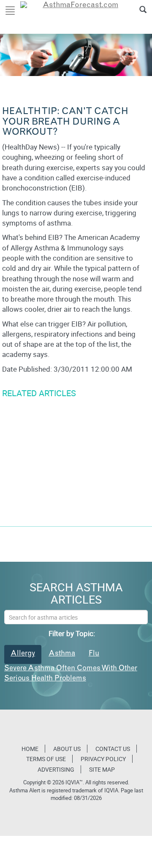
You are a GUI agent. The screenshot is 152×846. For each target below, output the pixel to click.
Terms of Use (46, 759)
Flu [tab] (94, 654)
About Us (67, 749)
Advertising (56, 769)
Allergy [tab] (23, 654)
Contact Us (112, 749)
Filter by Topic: (72, 633)
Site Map (102, 769)
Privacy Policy (103, 759)
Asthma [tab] (62, 654)
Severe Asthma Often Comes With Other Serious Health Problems (70, 674)
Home (30, 749)
